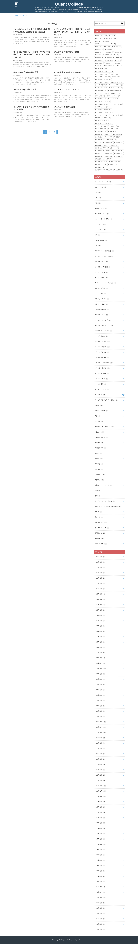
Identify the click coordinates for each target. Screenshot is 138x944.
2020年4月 (100, 764)
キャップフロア (101, 74)
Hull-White (110, 49)
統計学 (109, 156)
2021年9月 (100, 674)
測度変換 (99, 469)
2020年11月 (100, 727)
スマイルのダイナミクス (104, 325)
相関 (97, 490)
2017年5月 (99, 924)
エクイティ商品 (101, 272)
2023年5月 (99, 567)
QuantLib (110, 57)
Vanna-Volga (110, 66)
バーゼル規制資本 (101, 357)
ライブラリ (114, 129)
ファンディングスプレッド (104, 112)
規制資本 (119, 156)
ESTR (99, 46)
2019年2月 (100, 839)
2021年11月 (100, 663)
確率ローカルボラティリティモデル (107, 506)
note (98, 55)
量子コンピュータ (101, 528)
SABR (110, 60)
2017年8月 (99, 908)
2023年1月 (99, 589)
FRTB (98, 197)
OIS (107, 55)
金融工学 (119, 170)
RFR (119, 57)
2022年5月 (99, 631)
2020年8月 (99, 743)
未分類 (98, 458)
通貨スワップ (116, 161)
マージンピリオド (101, 389)
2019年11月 (100, 791)
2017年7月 (99, 913)
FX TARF (117, 46)
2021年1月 (100, 716)
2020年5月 (99, 759)
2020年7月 (100, 748)
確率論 (99, 156)
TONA (99, 66)
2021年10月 (100, 668)
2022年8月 (99, 615)
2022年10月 (100, 604)
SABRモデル (100, 229)
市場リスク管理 (101, 437)
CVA (113, 44)
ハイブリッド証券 (102, 347)
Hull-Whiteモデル (101, 214)
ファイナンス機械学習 (103, 109)
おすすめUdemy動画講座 (104, 251)
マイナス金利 (101, 126)
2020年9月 (100, 738)
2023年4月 (99, 573)
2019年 (22, 15)
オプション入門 (101, 277)
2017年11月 (100, 892)
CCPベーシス (100, 187)
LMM (108, 52)
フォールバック (101, 115)
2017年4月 (99, 929)
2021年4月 (99, 700)
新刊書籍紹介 (100, 448)
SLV (118, 60)
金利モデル (100, 167)
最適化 (98, 453)
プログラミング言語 (103, 118)
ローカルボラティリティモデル (106, 400)
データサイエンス (114, 96)
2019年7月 (100, 812)
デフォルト (100, 96)
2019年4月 (100, 828)
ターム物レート (115, 90)
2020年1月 (100, 780)
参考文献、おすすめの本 (104, 137)
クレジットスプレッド (103, 79)
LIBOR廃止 (100, 224)
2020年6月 (99, 754)
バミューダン (117, 104)
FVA (107, 46)
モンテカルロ (101, 129)
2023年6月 (99, 562)
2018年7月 (99, 855)
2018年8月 (100, 849)
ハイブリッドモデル (103, 101)
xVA (120, 66)
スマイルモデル (116, 85)
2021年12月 (100, 658)
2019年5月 (100, 823)
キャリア (114, 74)
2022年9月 (99, 610)
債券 (108, 134)
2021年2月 (99, 711)
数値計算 (112, 140)
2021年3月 (99, 706)
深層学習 (99, 464)
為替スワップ (101, 148)
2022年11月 (100, 599)
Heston (99, 49)
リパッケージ (101, 131)
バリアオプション (102, 107)
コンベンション (117, 82)
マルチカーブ (114, 126)
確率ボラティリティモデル (104, 501)
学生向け (99, 432)
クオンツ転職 (100, 293)
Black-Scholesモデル (103, 182)
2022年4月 (99, 636)
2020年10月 (100, 732)
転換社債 (100, 159)
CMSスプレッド (102, 44)
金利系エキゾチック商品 (104, 170)
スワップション (101, 87)
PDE (115, 55)
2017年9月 (99, 903)
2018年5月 (99, 860)
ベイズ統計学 (100, 384)
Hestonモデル (100, 208)
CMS (107, 41)
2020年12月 (100, 722)
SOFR (99, 63)
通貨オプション (101, 161)
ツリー (99, 93)
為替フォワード (115, 148)
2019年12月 (100, 786)
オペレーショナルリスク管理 (105, 283)
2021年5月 (99, 695)
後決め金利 (100, 140)
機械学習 (114, 145)
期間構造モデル (101, 145)
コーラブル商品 (101, 85)
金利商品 (99, 538)
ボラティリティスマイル (104, 123)
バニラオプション (102, 104)
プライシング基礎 (102, 368)
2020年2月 (100, 775)
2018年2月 (99, 876)
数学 (98, 142)
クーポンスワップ (102, 82)
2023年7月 (99, 557)
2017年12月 (100, 887)
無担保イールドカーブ (103, 485)
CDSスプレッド (110, 38)
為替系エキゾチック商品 (115, 150)
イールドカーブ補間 (102, 267)
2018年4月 (99, 865)
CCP (112, 35)
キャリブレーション (103, 77)
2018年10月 (100, 844)
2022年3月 (99, 642)
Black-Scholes (101, 35)
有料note (119, 142)
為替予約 (100, 150)
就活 (118, 137)
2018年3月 (99, 871)
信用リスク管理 (101, 411)
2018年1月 (99, 881)
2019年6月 (100, 817)
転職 (109, 159)
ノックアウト (101, 98)
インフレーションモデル (104, 256)
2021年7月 (99, 684)
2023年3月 (99, 578)
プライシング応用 (101, 373)
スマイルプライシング (103, 331)
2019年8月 (100, 807)
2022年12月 (100, 594)
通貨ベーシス (101, 164)
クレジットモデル (101, 299)
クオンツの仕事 (101, 288)
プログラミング (116, 115)
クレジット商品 (101, 304)
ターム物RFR (101, 90)
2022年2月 (99, 647)
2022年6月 (99, 626)
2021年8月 (99, 679)
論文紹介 (99, 517)
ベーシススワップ (102, 120)
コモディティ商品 (101, 309)
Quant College (69, 4)
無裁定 (99, 153)
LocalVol (118, 52)
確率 (97, 496)
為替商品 (99, 480)
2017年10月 (100, 897)
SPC (108, 63)
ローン (113, 131)
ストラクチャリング (102, 320)
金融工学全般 (100, 544)
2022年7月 (99, 621)
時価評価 (108, 142)
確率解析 (119, 153)
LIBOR (99, 52)
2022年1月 (99, 652)
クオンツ (117, 77)
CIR (98, 41)
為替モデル (99, 474)
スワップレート (116, 87)
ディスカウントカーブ (113, 93)
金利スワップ (114, 164)
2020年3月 (100, 770)
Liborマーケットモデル (103, 219)
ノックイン (114, 98)
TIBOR (117, 63)
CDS (98, 38)
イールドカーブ (101, 68)
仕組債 (99, 134)
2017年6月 (99, 919)
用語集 (109, 153)
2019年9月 (100, 801)
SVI (97, 235)
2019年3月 (100, 833)
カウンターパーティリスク (104, 71)
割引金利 (118, 134)
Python (99, 57)
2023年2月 (99, 583)
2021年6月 (99, 690)
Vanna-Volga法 (101, 240)
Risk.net (99, 60)
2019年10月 (100, 796)
